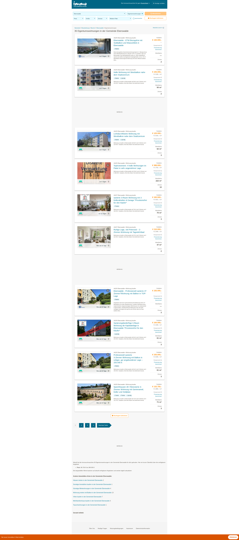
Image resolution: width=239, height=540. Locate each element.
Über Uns (92, 528)
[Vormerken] (108, 40)
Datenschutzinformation (143, 528)
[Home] (80, 4)
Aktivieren (233, 537)
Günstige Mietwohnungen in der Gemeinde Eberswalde (91, 488)
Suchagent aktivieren (156, 18)
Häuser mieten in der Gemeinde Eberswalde (88, 480)
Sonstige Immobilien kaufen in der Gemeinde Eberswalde (92, 484)
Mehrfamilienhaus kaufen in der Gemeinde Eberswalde (91, 501)
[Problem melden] (108, 56)
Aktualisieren (156, 13)
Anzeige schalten (160, 3)
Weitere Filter (114, 18)
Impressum (129, 528)
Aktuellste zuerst (157, 27)
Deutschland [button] (144, 3)
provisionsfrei (138, 18)
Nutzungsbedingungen (116, 528)
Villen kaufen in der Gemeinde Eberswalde (87, 497)
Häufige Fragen (102, 528)
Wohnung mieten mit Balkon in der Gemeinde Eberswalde (92, 492)
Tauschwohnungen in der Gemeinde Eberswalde (89, 505)
